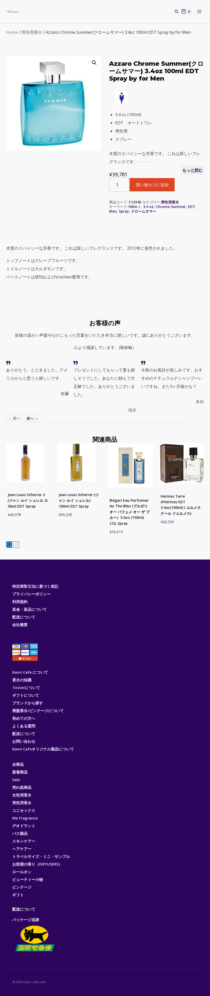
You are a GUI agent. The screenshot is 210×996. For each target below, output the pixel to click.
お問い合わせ (23, 741)
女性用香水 (22, 794)
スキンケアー (23, 841)
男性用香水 (32, 32)
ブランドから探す (27, 702)
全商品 (18, 764)
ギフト (18, 894)
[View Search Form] (173, 11)
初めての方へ (23, 718)
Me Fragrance (25, 817)
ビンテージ (22, 887)
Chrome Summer (171, 206)
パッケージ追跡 (25, 919)
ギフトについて (25, 695)
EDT (191, 206)
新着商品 (20, 771)
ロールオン (22, 871)
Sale (16, 779)
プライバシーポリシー (31, 593)
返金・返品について (29, 609)
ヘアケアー (22, 848)
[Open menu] (199, 11)
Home (12, 32)
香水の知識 (22, 679)
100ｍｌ (134, 206)
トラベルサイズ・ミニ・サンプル (41, 856)
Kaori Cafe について (30, 672)
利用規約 (20, 601)
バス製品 (20, 833)
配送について (23, 616)
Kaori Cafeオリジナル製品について (43, 748)
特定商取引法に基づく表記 (35, 586)
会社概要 (20, 624)
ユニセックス (23, 810)
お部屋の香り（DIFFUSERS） (37, 864)
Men (113, 211)
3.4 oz (148, 206)
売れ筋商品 (22, 787)
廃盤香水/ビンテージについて (38, 710)
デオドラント (23, 825)
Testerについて (26, 687)
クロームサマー (143, 211)
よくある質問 (23, 725)
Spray (124, 211)
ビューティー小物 (27, 879)
